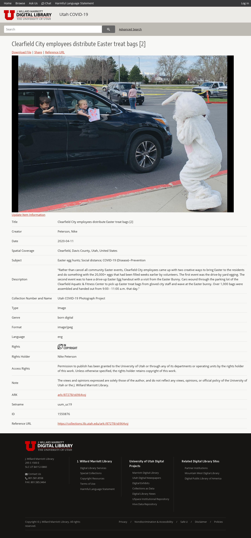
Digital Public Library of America (203, 478)
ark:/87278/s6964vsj (72, 395)
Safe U (184, 521)
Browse (20, 3)
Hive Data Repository (144, 504)
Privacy (123, 521)
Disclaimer (201, 521)
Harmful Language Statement (74, 3)
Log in (245, 3)
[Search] (108, 29)
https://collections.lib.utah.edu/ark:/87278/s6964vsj (93, 423)
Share (38, 52)
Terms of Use (87, 483)
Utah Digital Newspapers (146, 478)
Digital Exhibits (140, 483)
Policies (218, 521)
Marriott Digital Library (145, 472)
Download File (21, 52)
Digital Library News (144, 493)
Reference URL (55, 52)
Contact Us (34, 474)
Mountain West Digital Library (202, 473)
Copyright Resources (92, 478)
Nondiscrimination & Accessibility (154, 521)
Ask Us (33, 3)
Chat (47, 3)
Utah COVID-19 (73, 14)
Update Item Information (28, 215)
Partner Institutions (196, 468)
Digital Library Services (93, 468)
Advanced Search (130, 29)
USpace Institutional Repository (150, 499)
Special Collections (91, 473)
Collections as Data (143, 488)
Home (8, 3)
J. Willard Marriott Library (39, 459)
